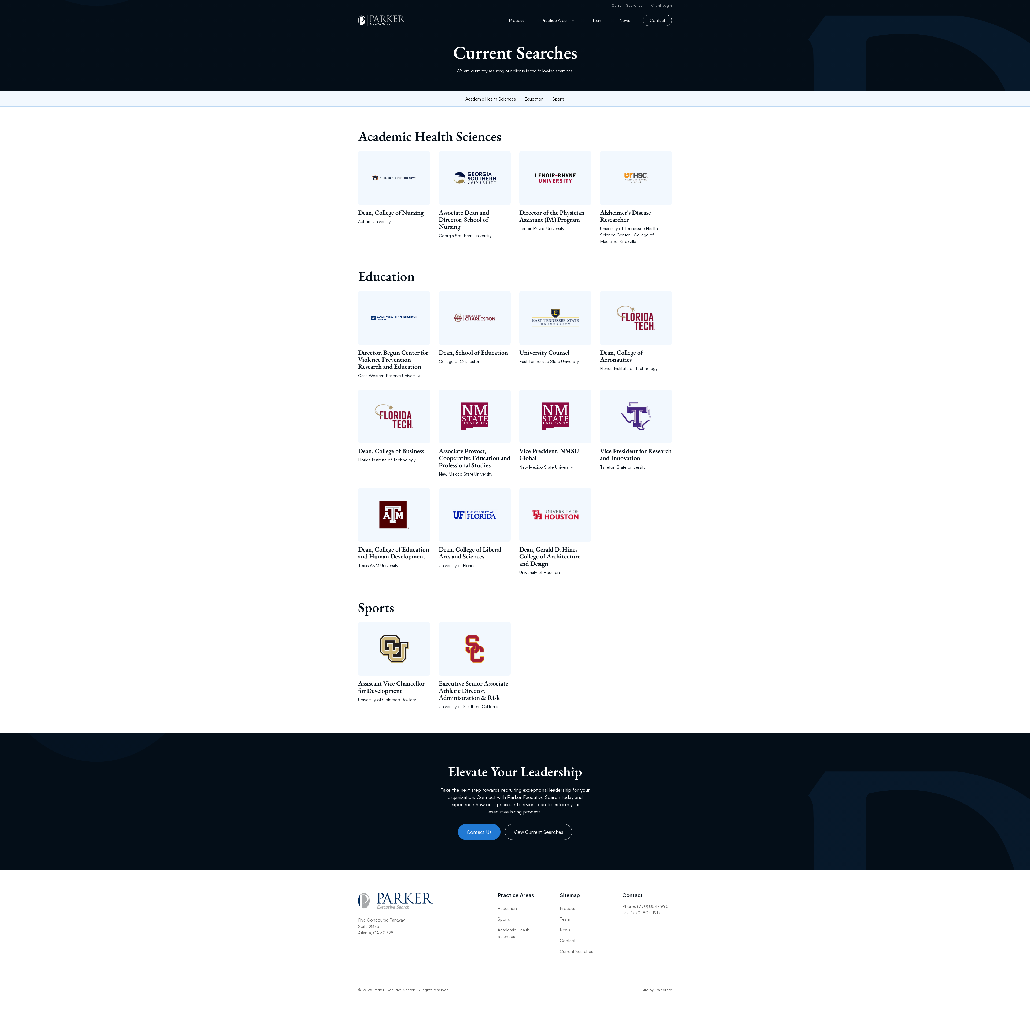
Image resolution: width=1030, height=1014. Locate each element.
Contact (657, 20)
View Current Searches (538, 832)
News (625, 20)
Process (516, 20)
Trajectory (663, 989)
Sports (558, 99)
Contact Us (479, 832)
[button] (558, 20)
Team (597, 20)
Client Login (661, 5)
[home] (381, 20)
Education (534, 99)
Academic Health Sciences (490, 99)
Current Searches (627, 5)
